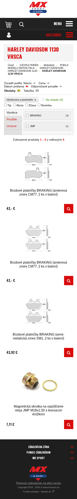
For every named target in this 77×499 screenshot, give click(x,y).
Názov (27, 83)
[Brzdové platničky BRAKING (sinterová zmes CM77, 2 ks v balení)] (38, 167)
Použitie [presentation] (12, 119)
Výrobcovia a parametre (21, 99)
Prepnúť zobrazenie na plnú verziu (38, 483)
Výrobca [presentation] (12, 112)
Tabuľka (29, 90)
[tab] (13, 112)
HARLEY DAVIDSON (51, 68)
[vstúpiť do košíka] (9, 24)
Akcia (19, 105)
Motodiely (49, 65)
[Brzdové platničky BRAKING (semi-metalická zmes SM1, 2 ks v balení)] (38, 311)
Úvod (11, 65)
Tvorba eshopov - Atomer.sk (37, 491)
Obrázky (10, 90)
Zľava (32, 105)
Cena (42, 83)
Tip (9, 105)
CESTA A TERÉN (29, 65)
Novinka (46, 105)
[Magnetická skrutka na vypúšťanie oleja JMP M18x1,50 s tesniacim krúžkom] (38, 383)
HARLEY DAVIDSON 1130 (22, 70)
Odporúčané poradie (44, 86)
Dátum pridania (14, 86)
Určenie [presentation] (12, 126)
